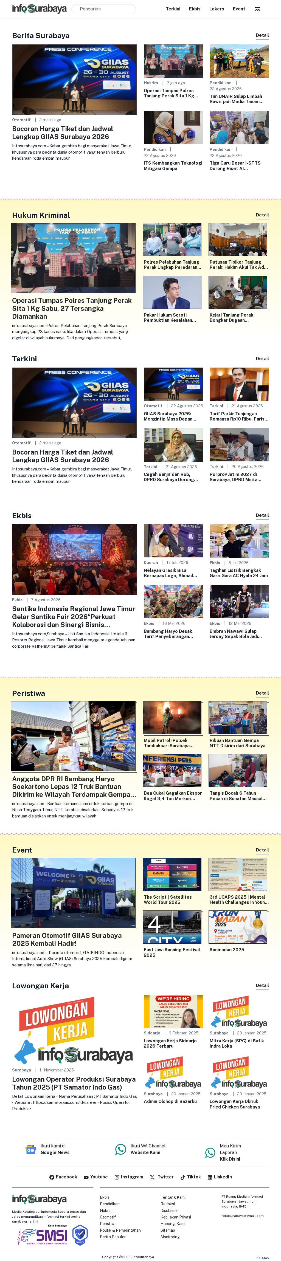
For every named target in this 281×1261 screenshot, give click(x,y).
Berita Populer (113, 1237)
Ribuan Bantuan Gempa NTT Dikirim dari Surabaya (237, 743)
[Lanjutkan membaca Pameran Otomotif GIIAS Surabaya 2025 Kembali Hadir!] (74, 894)
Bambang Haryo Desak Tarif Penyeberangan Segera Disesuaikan (168, 634)
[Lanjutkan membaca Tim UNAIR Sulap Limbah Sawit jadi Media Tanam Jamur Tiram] (239, 60)
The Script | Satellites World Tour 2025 (168, 900)
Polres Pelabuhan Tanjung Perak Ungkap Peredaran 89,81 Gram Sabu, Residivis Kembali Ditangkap (173, 264)
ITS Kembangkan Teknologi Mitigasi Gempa (173, 165)
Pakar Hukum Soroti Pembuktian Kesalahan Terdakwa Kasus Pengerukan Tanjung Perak (172, 317)
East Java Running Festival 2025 (172, 952)
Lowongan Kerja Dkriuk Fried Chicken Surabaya (235, 1104)
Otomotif (21, 119)
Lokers (216, 9)
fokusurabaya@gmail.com (242, 1216)
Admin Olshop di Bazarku (170, 1101)
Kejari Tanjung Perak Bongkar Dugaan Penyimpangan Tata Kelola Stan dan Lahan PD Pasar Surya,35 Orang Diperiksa (238, 317)
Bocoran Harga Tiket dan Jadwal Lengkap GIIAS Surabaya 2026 (62, 132)
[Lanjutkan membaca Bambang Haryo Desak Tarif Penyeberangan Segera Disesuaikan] (173, 601)
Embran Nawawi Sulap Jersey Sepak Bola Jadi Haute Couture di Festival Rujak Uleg (237, 634)
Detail (262, 35)
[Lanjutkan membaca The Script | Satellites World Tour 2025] (173, 875)
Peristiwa (108, 1223)
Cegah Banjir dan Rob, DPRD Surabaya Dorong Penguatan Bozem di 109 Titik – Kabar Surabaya (170, 477)
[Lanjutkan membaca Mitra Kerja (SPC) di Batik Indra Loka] (239, 1011)
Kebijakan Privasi (176, 1217)
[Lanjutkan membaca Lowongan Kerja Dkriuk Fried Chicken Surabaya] (239, 1071)
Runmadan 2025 (227, 949)
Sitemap (168, 1230)
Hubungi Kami (173, 1223)
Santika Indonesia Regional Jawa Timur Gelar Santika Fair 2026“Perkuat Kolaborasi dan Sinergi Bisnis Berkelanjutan (73, 616)
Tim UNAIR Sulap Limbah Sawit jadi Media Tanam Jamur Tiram (236, 99)
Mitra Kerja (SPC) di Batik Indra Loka (237, 1043)
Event (239, 9)
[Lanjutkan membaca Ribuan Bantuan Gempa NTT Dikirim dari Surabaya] (239, 719)
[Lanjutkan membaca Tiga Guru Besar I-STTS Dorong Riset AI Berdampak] (239, 127)
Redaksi (168, 1204)
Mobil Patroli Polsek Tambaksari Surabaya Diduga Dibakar (167, 743)
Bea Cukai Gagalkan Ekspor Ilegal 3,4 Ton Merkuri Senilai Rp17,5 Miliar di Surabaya (173, 796)
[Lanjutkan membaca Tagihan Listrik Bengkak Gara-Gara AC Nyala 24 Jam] (239, 540)
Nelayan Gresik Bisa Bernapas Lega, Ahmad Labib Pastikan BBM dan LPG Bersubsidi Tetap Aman (169, 573)
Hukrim (151, 82)
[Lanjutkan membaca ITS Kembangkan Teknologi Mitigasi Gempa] (173, 127)
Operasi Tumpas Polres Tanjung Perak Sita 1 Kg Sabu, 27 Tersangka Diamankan (169, 93)
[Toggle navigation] (257, 9)
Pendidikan (221, 82)
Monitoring (170, 1237)
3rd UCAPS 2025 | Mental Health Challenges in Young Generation (239, 900)
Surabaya (21, 1070)
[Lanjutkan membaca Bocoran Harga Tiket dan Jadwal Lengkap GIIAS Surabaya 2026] (74, 79)
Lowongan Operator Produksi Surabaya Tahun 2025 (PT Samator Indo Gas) (74, 1083)
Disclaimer (170, 1210)
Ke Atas (263, 1258)
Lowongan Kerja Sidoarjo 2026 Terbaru (170, 1043)
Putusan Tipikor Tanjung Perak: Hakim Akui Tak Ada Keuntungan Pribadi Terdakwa (238, 264)
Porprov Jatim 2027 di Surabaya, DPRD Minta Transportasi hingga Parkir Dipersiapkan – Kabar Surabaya (238, 477)
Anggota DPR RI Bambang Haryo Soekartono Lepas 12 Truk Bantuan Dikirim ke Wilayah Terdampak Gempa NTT (71, 787)
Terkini (173, 9)
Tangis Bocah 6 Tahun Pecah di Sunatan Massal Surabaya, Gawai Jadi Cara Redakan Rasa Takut (237, 796)
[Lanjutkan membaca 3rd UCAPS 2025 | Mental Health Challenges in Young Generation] (239, 875)
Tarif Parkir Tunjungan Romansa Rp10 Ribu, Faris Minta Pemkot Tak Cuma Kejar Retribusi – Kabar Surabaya (237, 416)
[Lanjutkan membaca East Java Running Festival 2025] (173, 928)
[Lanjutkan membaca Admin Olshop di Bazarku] (173, 1071)
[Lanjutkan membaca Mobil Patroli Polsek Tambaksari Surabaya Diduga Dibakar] (173, 719)
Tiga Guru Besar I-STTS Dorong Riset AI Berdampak (235, 165)
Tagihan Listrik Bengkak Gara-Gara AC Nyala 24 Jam (239, 573)
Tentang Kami (173, 1197)
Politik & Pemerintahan (120, 1230)
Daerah (151, 562)
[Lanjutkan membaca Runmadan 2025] (239, 928)
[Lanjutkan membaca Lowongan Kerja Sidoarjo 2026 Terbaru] (173, 1010)
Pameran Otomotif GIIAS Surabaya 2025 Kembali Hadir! (67, 939)
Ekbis (195, 9)
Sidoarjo (152, 1033)
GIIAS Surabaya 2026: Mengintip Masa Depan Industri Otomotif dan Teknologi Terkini (168, 416)
